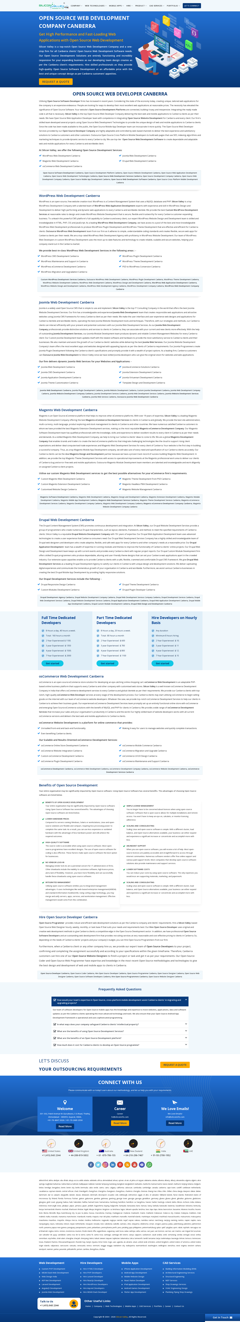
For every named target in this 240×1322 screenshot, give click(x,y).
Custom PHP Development (53, 1269)
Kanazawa (131, 1205)
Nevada (97, 1224)
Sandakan (62, 1235)
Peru (119, 1227)
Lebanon (184, 1209)
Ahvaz (115, 1180)
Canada (155, 1187)
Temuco (188, 1238)
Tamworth (138, 1238)
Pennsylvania (106, 1227)
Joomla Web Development (53, 1292)
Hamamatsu (104, 1202)
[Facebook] (91, 1165)
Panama (47, 1227)
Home (88, 1306)
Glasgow (42, 1202)
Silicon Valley (122, 1317)
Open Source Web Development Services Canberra (120, 176)
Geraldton (146, 1198)
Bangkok (120, 1184)
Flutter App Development (135, 1292)
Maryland (154, 1216)
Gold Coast (51, 1202)
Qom (175, 1227)
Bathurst (177, 1184)
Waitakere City (119, 1245)
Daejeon (186, 1191)
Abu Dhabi (64, 1180)
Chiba (159, 1191)
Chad (76, 1191)
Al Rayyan (140, 1180)
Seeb (165, 1235)
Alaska (154, 1180)
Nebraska (59, 1224)
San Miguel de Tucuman (191, 1231)
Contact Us (179, 1306)
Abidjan (56, 1180)
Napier (187, 1220)
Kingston (98, 1209)
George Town (121, 1198)
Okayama (135, 1224)
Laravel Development (51, 1284)
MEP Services (171, 1280)
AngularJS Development (52, 1288)
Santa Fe (89, 1235)
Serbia (198, 1235)
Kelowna (189, 1205)
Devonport (102, 1195)
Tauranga (174, 1238)
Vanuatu (73, 1245)
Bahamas (57, 1184)
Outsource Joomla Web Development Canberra (137, 397)
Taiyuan (109, 1238)
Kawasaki (163, 1205)
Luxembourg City (67, 1213)
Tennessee (196, 1238)
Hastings (161, 1202)
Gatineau (104, 1198)
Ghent (173, 1198)
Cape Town (171, 1187)
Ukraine (129, 1242)
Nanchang (159, 1220)
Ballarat (92, 1184)
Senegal (186, 1235)
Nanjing (167, 1220)
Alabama (147, 1180)
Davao (78, 1195)
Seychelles (52, 1238)
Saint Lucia (120, 1231)
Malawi (177, 1213)
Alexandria (180, 1180)
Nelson (66, 1224)
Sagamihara (101, 1231)
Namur (151, 1220)
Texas (41, 1242)
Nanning (174, 1220)
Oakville (116, 1224)
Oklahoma (144, 1224)
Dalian (198, 1191)
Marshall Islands (134, 1216)
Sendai (179, 1235)
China (174, 1191)
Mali (199, 1213)
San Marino (176, 1231)
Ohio (129, 1224)
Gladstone (197, 1198)
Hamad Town (93, 1202)
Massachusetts (174, 1216)
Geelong (112, 1198)
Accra (76, 1180)
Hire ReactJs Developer (93, 1280)
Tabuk (96, 1238)
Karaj (150, 1205)
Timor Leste (102, 1242)
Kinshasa (116, 1209)
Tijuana (95, 1242)
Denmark (93, 1195)
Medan (81, 1220)
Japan (84, 1205)
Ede (116, 1195)
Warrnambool (141, 1245)
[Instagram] (105, 1165)
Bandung (112, 1184)
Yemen (79, 1249)
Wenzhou (171, 1245)
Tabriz (91, 1238)
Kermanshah (50, 1209)
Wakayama (130, 1245)
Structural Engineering (175, 1277)
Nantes (181, 1220)
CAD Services (145, 1306)
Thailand (47, 1242)
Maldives (192, 1213)
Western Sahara (194, 1245)
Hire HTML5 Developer (93, 1269)
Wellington (162, 1245)
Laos (147, 1209)
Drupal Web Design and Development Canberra (151, 604)
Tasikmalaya (165, 1238)
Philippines (137, 1227)
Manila (89, 1216)
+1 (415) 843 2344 (49, 1305)
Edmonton (132, 1195)
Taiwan (102, 1238)
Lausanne (176, 1209)
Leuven (198, 1209)
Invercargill (52, 1205)
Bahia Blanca (67, 1184)
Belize (41, 1187)
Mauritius (52, 1220)
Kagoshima (98, 1205)
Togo (110, 1242)
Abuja (71, 1180)
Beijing (184, 1184)
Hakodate (77, 1202)
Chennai (144, 1191)
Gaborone (89, 1198)
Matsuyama (196, 1216)
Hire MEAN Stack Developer (95, 1292)
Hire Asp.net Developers (93, 1288)
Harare (148, 1202)
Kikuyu (91, 1209)
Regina (51, 1231)
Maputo (95, 1216)
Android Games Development (137, 1288)
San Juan (150, 1231)
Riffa (94, 1231)
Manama (62, 1216)
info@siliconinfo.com (175, 1117)
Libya (58, 1213)
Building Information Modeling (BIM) (181, 1269)
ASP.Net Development (51, 1280)
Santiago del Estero (120, 1235)
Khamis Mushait (61, 1209)
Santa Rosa (98, 1235)
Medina (88, 1220)
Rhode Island (87, 1231)
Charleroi (128, 1191)
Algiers (194, 1180)
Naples (193, 1220)
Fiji (50, 1198)
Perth (114, 1227)
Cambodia (137, 1187)
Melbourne (96, 1220)
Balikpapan (83, 1184)
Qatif (163, 1227)
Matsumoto (185, 1216)
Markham (115, 1216)
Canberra (162, 1187)
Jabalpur (65, 1205)
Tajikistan (116, 1238)
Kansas (144, 1205)
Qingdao (169, 1227)
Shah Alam (61, 1238)
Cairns (101, 1187)
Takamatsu (124, 1238)
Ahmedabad (107, 1180)
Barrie (159, 1184)
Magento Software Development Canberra (59, 497)
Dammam (43, 1195)
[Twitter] (98, 1165)
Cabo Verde (93, 1187)
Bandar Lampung (102, 1184)
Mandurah (81, 1216)
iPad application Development (137, 1284)
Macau (91, 1213)
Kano (138, 1205)
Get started (52, 663)
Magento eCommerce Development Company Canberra (168, 503)
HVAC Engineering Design (177, 1288)
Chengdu (136, 1191)
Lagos (123, 1209)
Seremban (43, 1238)
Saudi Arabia (157, 1235)
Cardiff (179, 1187)
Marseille (123, 1216)
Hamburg (113, 1202)
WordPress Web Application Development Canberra (174, 283)
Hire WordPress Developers (95, 1284)
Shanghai (69, 1238)
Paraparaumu (81, 1227)
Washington (152, 1245)
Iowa (59, 1205)
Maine (142, 1213)
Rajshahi (186, 1227)
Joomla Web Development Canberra (55, 390)
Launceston (167, 1209)
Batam (170, 1184)
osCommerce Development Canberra (57, 769)
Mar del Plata (105, 1216)
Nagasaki (105, 1220)
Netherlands (80, 1224)
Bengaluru (56, 1187)
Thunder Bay (81, 1242)
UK (125, 1242)
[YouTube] (134, 1165)
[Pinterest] (120, 1165)
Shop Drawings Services (176, 1284)
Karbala (156, 1205)
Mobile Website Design (134, 1277)
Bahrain (75, 1184)
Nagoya (113, 1220)
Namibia (144, 1220)
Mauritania (43, 1220)
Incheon (186, 1202)
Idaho (174, 1202)
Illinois (179, 1202)
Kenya (41, 1209)
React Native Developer (134, 1280)
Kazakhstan (180, 1205)
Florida (60, 1198)
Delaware (85, 1195)
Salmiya (132, 1231)
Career (168, 1306)
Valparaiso (55, 1245)
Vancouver (64, 1245)
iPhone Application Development (138, 1269)
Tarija (158, 1238)
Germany (154, 1198)
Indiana (198, 1202)
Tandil (145, 1238)
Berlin (77, 1187)
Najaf (125, 1220)
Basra (165, 1184)
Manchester (71, 1216)
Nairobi (119, 1220)
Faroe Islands (178, 1195)
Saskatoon (146, 1235)
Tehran (181, 1238)
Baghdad (49, 1184)
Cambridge (146, 1187)
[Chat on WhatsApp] (149, 1165)
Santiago (107, 1235)
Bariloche (147, 1184)
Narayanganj (44, 1224)
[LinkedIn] (113, 1165)
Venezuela (81, 1245)
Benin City (70, 1187)
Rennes (62, 1231)
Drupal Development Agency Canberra (57, 597)
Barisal (154, 1184)
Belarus (191, 1184)
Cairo (107, 1187)
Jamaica (78, 1205)
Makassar (158, 1213)
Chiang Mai (152, 1191)
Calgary (113, 1187)
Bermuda (84, 1187)
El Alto (146, 1195)
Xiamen (50, 1249)
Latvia (160, 1209)
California (120, 1187)
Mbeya (68, 1220)
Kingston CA (107, 1209)
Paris (89, 1227)
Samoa (143, 1231)
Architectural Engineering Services (180, 1273)
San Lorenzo (159, 1231)
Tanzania (151, 1238)
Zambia (86, 1249)
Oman (151, 1224)
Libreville (52, 1213)
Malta (48, 1216)
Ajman (121, 1180)
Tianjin (88, 1242)
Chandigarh (83, 1191)
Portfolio (158, 1306)
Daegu (180, 1191)
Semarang (172, 1235)
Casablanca (43, 1191)
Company (98, 1306)
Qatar (158, 1227)
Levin (41, 1213)
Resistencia (70, 1231)
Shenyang (84, 1238)
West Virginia (181, 1245)
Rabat (180, 1227)
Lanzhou (142, 1209)
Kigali (86, 1209)
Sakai (126, 1231)
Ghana (161, 1198)
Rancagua (194, 1227)
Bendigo (48, 1187)
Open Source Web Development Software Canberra (133, 179)
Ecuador (111, 1195)
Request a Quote (55, 82)
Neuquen (89, 1224)
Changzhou (120, 1191)
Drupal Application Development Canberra (129, 600)
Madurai (127, 1213)
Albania (161, 1180)
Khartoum (73, 1209)
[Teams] (141, 1165)
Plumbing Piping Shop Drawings (179, 1292)
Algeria (188, 1180)
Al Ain (126, 1180)
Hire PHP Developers (92, 1273)
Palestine (187, 1224)
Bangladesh (129, 1184)
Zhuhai (101, 1249)
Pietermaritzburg (149, 1227)
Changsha (102, 1191)
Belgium (197, 1184)
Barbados (138, 1184)
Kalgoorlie (114, 1205)
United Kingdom (162, 1242)
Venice (89, 1245)
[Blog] (127, 1165)
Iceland (168, 1202)
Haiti (71, 1202)
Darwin (72, 1195)
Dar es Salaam (54, 1195)
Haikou (65, 1202)
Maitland (149, 1213)
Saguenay (111, 1231)
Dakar (193, 1191)
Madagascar (117, 1213)
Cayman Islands (55, 1191)
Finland (54, 1198)
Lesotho (191, 1209)
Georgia (131, 1198)
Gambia (97, 1198)
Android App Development (135, 1273)
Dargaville (64, 1195)
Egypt (140, 1195)
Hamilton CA (131, 1202)
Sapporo (138, 1235)
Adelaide (93, 1180)
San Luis (168, 1231)
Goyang (59, 1202)
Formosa (67, 1198)
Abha (51, 1180)
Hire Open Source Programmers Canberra (129, 976)
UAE (114, 1242)
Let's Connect (192, 5)
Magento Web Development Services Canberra (118, 500)
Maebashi (135, 1213)
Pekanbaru (96, 1227)
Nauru (52, 1224)
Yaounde (62, 1249)
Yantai (56, 1249)
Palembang (178, 1224)
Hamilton (121, 1202)
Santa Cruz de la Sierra (76, 1235)
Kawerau (171, 1205)
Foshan (75, 1198)
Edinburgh (123, 1195)
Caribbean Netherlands (191, 1187)
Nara (199, 1220)
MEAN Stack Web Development (55, 1273)
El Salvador (154, 1195)
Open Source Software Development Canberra (63, 173)
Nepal (72, 1224)
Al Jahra (133, 1180)
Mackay (108, 1213)
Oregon (158, 1224)
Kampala (122, 1205)
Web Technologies (113, 1306)
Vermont (96, 1245)
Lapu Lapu (153, 1209)
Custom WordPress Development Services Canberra (63, 279)
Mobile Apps (130, 1306)
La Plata (85, 1213)
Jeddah (90, 1205)
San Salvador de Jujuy (48, 1235)
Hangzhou (141, 1202)
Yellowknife (71, 1249)
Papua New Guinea (59, 1227)
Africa (99, 1180)
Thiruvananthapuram (66, 1242)
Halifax (84, 1202)
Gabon (81, 1198)
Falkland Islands (166, 1195)
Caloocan (128, 1187)
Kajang (106, 1205)
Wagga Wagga (106, 1245)
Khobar (80, 1209)
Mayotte (60, 1220)
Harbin (154, 1202)
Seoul (192, 1235)
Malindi (42, 1216)
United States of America (180, 1242)
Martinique (146, 1216)
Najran (131, 1220)
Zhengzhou (94, 1249)
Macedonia (99, 1213)
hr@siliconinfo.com (120, 1117)
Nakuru (137, 1220)
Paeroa (165, 1224)
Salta (138, 1231)
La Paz (78, 1213)
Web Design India (49, 1277)
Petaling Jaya (127, 1227)
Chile (164, 1191)
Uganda (120, 1242)
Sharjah (77, 1238)
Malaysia (184, 1213)
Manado (54, 1216)
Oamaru (123, 1224)
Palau (170, 1224)
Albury (173, 1180)
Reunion (78, 1231)
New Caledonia (106, 1224)
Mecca (74, 1220)
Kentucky (197, 1205)
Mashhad (163, 1216)
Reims (56, 1231)
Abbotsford (43, 1180)
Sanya (131, 1235)
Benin (63, 1187)
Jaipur (72, 1205)
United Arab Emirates (146, 1242)
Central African (67, 1191)
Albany (167, 1180)
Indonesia (43, 1205)
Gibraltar (180, 1198)
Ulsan (135, 1242)
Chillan (169, 1191)
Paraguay (71, 1227)
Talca (132, 1238)
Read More (65, 1126)
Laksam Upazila (132, 1209)
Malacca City (168, 1213)
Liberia (46, 1213)
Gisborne (188, 1198)
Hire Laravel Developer (93, 1277)
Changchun (92, 1191)
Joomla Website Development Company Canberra (71, 393)
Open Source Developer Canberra (55, 973)
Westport (42, 1249)
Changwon (110, 1191)
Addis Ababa (84, 1180)
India (192, 1202)
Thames (55, 1242)
